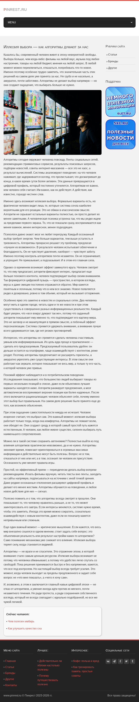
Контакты (11, 685)
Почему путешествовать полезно (47, 680)
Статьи (112, 54)
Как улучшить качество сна (25, 628)
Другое (112, 67)
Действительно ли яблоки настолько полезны (49, 665)
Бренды (113, 61)
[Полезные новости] (121, 134)
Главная (10, 661)
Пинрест (30, 695)
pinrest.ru (15, 9)
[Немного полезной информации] (121, 101)
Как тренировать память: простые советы (83, 671)
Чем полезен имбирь (21, 621)
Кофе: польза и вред (86, 661)
